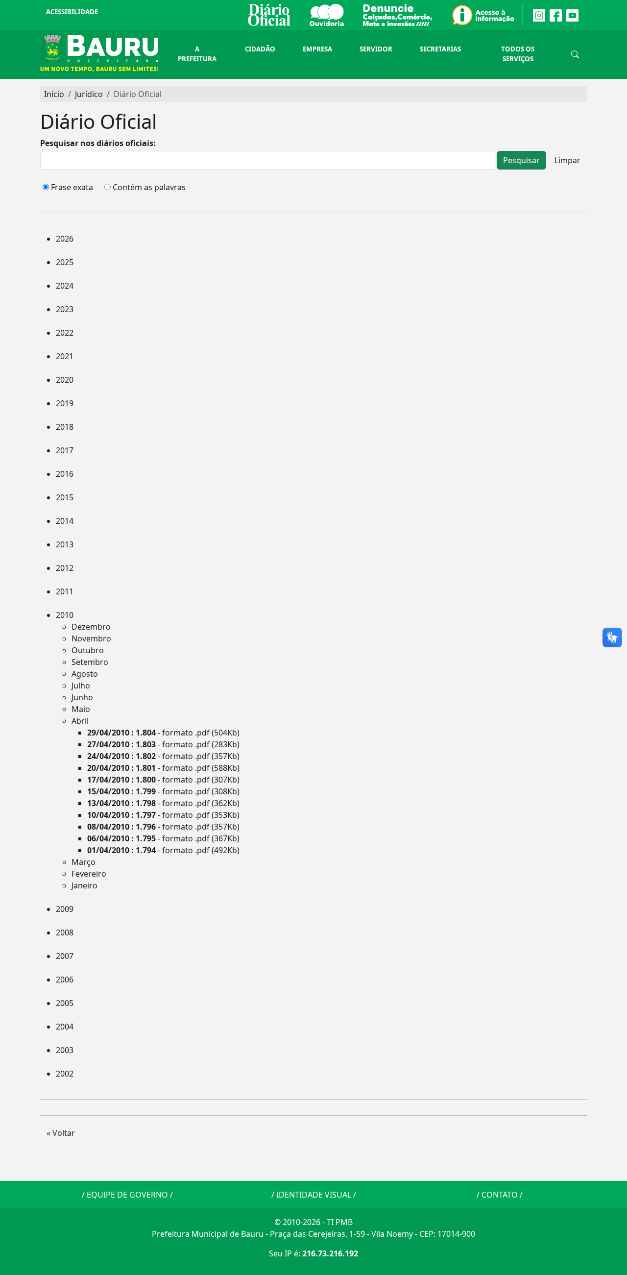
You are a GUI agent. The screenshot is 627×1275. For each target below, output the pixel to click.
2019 (64, 403)
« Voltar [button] (61, 1133)
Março (84, 862)
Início (54, 94)
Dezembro (91, 626)
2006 (64, 979)
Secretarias (440, 49)
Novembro (91, 638)
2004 (64, 1026)
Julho (81, 685)
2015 (64, 497)
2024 (64, 285)
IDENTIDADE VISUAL (313, 1194)
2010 (64, 615)
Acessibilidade (72, 11)
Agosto (85, 673)
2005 (64, 1003)
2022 (64, 332)
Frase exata (72, 187)
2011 (64, 591)
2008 (64, 932)
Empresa (317, 49)
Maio (81, 709)
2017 (64, 450)
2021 (64, 356)
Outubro (88, 650)
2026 (64, 238)
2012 (64, 568)
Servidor (376, 49)
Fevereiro (89, 873)
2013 (64, 544)
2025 (64, 262)
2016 (64, 473)
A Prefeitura (197, 54)
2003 (64, 1050)
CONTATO (500, 1194)
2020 (64, 379)
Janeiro (84, 885)
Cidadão (260, 49)
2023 (64, 309)
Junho (82, 697)
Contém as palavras (149, 187)
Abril (80, 720)
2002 (64, 1073)
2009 (64, 909)
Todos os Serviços (517, 54)
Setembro (90, 662)
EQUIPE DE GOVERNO (127, 1194)
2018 (64, 426)
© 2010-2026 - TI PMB (313, 1222)
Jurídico (89, 94)
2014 (64, 520)
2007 (64, 956)
